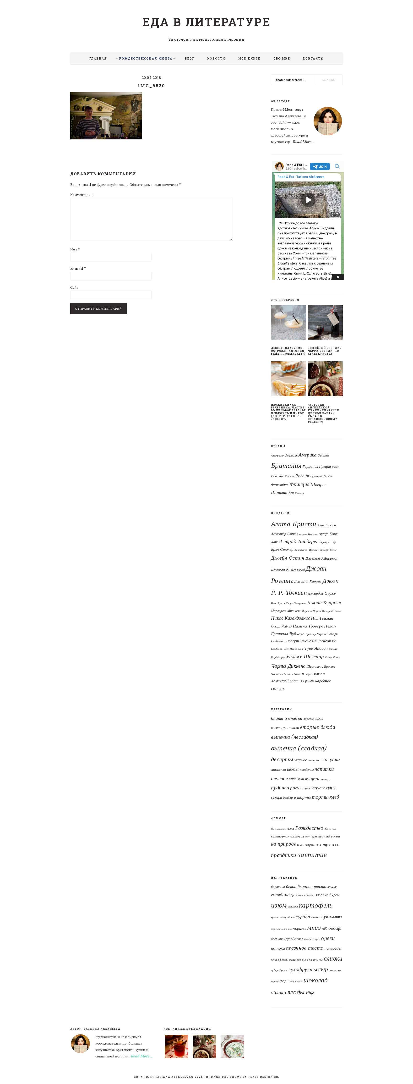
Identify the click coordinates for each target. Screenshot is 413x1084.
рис (299, 959)
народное (323, 680)
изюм (279, 905)
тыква (275, 981)
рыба (305, 959)
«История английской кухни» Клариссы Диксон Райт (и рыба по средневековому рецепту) (324, 413)
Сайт (74, 287)
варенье (309, 719)
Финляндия (280, 485)
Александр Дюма (283, 534)
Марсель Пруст (311, 611)
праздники (283, 855)
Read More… (141, 1056)
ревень (284, 959)
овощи (335, 928)
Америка (307, 455)
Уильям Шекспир (305, 656)
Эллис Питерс (302, 674)
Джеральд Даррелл (321, 558)
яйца (310, 993)
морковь (299, 928)
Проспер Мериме (315, 634)
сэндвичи (289, 797)
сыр (323, 969)
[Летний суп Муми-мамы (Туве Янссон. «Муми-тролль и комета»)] (232, 1047)
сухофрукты (302, 969)
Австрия (291, 455)
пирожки (296, 778)
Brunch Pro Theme (224, 1076)
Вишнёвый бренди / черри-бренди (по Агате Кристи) (325, 351)
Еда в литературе (206, 21)
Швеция (318, 484)
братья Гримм (302, 680)
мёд (324, 929)
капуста (293, 906)
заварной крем (327, 894)
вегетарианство (285, 727)
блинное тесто (312, 886)
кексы (293, 769)
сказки (277, 688)
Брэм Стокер (282, 549)
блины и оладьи (286, 718)
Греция (325, 466)
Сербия (328, 476)
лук (325, 916)
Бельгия (323, 455)
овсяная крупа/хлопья (287, 939)
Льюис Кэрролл (324, 602)
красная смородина (283, 917)
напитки (324, 769)
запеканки (278, 769)
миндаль (287, 928)
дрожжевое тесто (303, 895)
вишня (332, 887)
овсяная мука (312, 939)
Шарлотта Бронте (321, 667)
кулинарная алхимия (287, 836)
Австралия (277, 455)
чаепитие (312, 854)
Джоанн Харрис (307, 581)
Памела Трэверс (308, 626)
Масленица (277, 829)
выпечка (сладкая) (299, 748)
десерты (282, 759)
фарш (284, 981)
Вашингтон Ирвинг (306, 549)
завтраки (314, 760)
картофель (316, 905)
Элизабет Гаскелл (282, 674)
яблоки (278, 992)
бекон (291, 886)
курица (303, 916)
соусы (318, 788)
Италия (289, 476)
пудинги (280, 787)
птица (325, 779)
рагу (294, 788)
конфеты (307, 769)
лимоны (315, 917)
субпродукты (279, 970)
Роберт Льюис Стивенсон (308, 640)
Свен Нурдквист (294, 648)
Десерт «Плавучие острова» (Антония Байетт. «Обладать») (288, 351)
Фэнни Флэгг (332, 657)
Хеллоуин (330, 829)
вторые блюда (318, 727)
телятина (335, 970)
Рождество (309, 828)
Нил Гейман (322, 618)
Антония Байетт (307, 534)
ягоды (296, 992)
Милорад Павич (331, 611)
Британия (286, 465)
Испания (277, 476)
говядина (280, 894)
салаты (305, 788)
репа (292, 959)
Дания (335, 466)
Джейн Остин (287, 557)
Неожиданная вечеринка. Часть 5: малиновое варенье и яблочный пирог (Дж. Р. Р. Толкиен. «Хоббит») (288, 412)
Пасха (289, 829)
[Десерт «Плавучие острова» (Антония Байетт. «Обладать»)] (288, 323)
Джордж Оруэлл (322, 593)
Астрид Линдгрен (299, 541)
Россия (302, 476)
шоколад (316, 980)
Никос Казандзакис (290, 618)
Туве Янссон (316, 648)
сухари (276, 797)
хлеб (334, 797)
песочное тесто (304, 948)
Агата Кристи (293, 524)
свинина (316, 959)
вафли (319, 719)
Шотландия (282, 492)
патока (278, 948)
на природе (283, 844)
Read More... (304, 141)
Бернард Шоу (328, 542)
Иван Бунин (278, 603)
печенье (279, 778)
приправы (312, 779)
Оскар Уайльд (281, 626)
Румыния (316, 476)
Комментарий (81, 194)
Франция (300, 484)
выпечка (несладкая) (294, 736)
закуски (331, 759)
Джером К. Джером (288, 569)
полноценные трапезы (318, 844)
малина (336, 916)
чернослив (296, 981)
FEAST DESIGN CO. (263, 1076)
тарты (304, 797)
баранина (278, 887)
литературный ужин (322, 836)
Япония (299, 493)
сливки (333, 958)
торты (320, 797)
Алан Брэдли (326, 525)
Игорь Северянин (296, 603)
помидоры (333, 948)
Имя (75, 249)
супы (331, 788)
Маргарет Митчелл (286, 611)
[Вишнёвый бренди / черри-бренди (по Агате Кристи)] (325, 323)
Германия (310, 466)
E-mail (78, 268)
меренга (276, 928)
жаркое (300, 760)
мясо (314, 927)
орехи (328, 938)
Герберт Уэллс (328, 549)
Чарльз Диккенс (288, 666)
